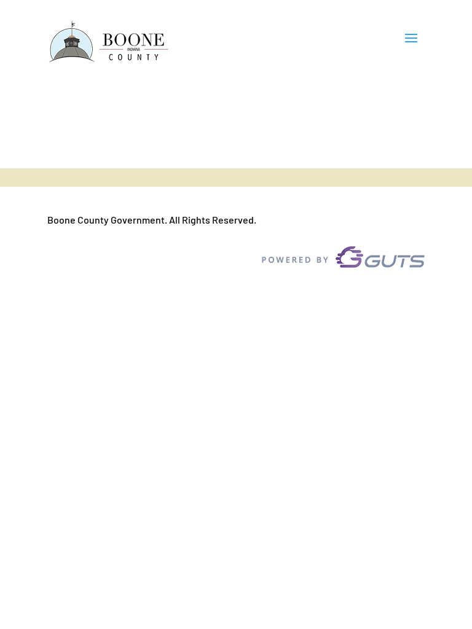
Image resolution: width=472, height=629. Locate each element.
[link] (108, 42)
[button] (411, 43)
